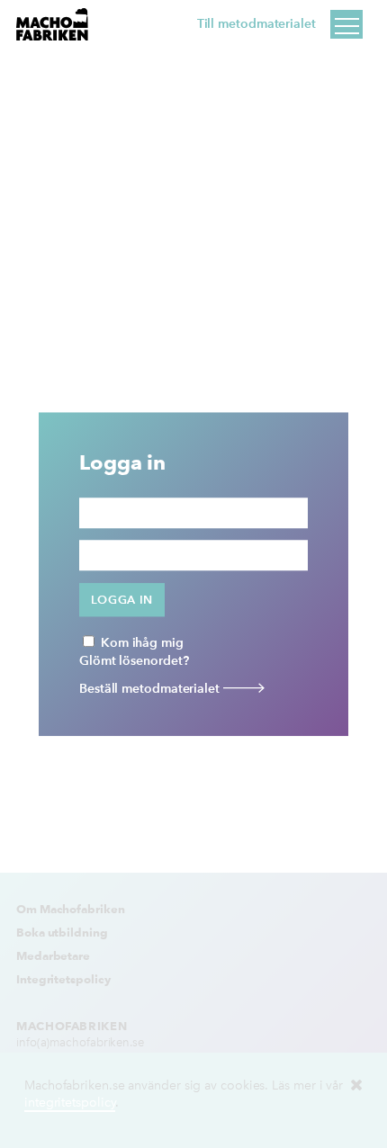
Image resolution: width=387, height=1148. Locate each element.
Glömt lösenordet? (133, 660)
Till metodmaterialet (256, 23)
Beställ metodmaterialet (151, 688)
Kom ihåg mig (140, 642)
